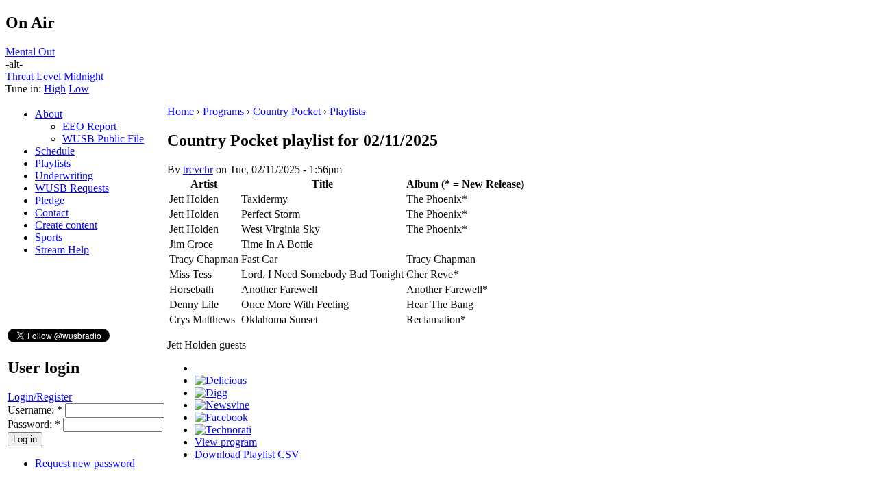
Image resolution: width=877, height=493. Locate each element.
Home (180, 111)
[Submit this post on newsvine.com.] (222, 405)
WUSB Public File (103, 138)
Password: (34, 424)
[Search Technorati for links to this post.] (223, 429)
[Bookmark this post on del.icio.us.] (221, 380)
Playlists (53, 163)
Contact (52, 212)
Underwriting (64, 175)
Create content (66, 225)
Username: (35, 410)
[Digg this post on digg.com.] (211, 393)
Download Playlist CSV (247, 454)
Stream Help (62, 249)
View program (226, 442)
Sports (48, 237)
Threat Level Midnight (54, 76)
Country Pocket (288, 111)
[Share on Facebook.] (221, 417)
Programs (223, 111)
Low (79, 88)
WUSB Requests (72, 188)
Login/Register (40, 397)
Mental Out (30, 52)
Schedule (55, 151)
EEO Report (89, 126)
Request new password (85, 463)
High (55, 88)
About (48, 114)
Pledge (49, 200)
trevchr (198, 169)
